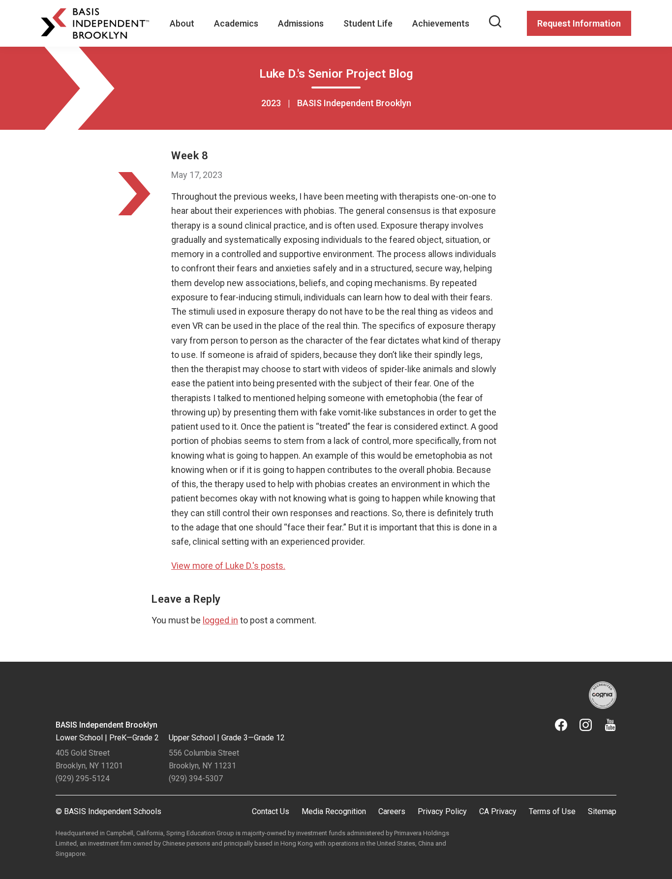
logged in (220, 620)
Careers (391, 811)
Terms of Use (552, 811)
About (182, 23)
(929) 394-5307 (196, 778)
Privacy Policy (442, 811)
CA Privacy (498, 811)
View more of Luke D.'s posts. (228, 565)
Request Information (579, 23)
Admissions (301, 23)
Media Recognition (334, 811)
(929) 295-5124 (83, 778)
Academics (236, 23)
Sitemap (602, 811)
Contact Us (270, 811)
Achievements (440, 23)
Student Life (368, 23)
